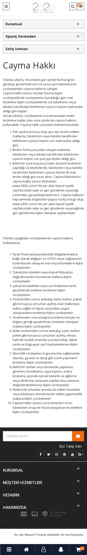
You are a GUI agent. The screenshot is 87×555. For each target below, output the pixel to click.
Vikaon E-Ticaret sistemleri (42, 535)
